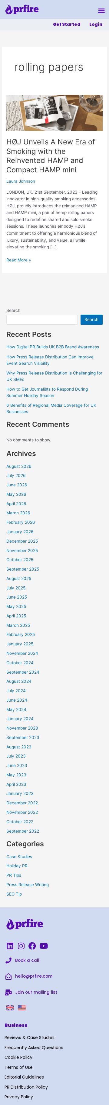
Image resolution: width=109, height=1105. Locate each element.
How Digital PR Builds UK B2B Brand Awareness (52, 346)
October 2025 (19, 559)
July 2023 (16, 756)
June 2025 (16, 597)
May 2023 (16, 774)
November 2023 (22, 728)
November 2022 (22, 812)
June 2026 (16, 484)
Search (13, 310)
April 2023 (16, 784)
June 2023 (16, 765)
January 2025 (19, 643)
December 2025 (22, 541)
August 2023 (18, 746)
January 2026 (20, 531)
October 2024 (20, 662)
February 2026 (20, 522)
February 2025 (20, 634)
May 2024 (16, 709)
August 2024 (18, 681)
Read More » (18, 259)
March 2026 (18, 512)
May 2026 (16, 494)
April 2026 (16, 503)
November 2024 (22, 653)
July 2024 (16, 690)
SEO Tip (14, 894)
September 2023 (22, 737)
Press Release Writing (27, 884)
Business (16, 1025)
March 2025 (18, 625)
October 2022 (19, 821)
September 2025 (22, 569)
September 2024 (22, 672)
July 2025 (15, 587)
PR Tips (13, 875)
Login (95, 24)
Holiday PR (17, 865)
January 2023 (20, 793)
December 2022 (22, 802)
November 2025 (22, 550)
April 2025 (16, 615)
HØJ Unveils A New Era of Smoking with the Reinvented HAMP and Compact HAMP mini (50, 155)
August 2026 (18, 466)
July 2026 (16, 475)
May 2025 (16, 606)
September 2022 (22, 831)
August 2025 (18, 578)
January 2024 (20, 718)
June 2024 (16, 700)
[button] (101, 10)
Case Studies (19, 856)
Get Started (66, 24)
